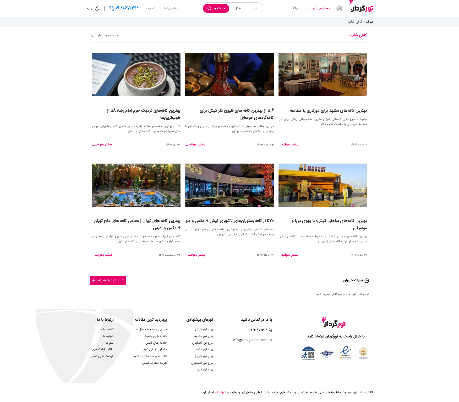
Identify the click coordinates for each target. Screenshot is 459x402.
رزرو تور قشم (204, 349)
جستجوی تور (321, 8)
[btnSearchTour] (339, 8)
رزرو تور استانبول (202, 363)
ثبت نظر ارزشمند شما (110, 280)
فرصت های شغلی (102, 356)
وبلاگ (295, 8)
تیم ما (110, 343)
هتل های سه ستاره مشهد (150, 356)
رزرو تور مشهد (203, 336)
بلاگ (369, 22)
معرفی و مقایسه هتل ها (151, 329)
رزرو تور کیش (204, 329)
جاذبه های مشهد (155, 336)
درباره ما (150, 8)
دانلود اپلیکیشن (103, 349)
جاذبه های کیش (156, 343)
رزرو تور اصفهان (202, 343)
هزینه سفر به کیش (154, 363)
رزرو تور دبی (205, 370)
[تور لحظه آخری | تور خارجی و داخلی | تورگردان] (361, 6)
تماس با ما (171, 8)
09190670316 (127, 8)
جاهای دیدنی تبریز (154, 349)
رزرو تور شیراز (204, 356)
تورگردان (220, 392)
